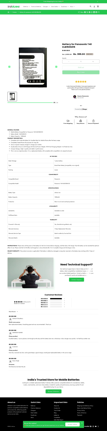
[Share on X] (87, 12)
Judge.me (56, 415)
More (32, 417)
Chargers (33, 410)
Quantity (64, 58)
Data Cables (34, 413)
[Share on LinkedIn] (94, 12)
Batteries (33, 406)
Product (15, 12)
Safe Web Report (58, 420)
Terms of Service (81, 413)
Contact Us (57, 408)
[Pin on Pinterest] (89, 12)
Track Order (57, 410)
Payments (79, 415)
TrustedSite (57, 417)
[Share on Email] (98, 12)
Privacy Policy (81, 410)
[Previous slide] (9, 67)
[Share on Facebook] (85, 12)
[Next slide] (56, 67)
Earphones (33, 415)
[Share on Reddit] (96, 12)
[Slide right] (97, 1)
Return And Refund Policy (84, 408)
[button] (26, 6)
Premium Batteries (36, 408)
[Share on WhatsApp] (92, 12)
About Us (56, 406)
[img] (12, 316)
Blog (55, 413)
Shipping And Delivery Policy (85, 406)
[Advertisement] (53, 27)
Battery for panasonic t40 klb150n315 (30, 12)
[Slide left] (9, 1)
